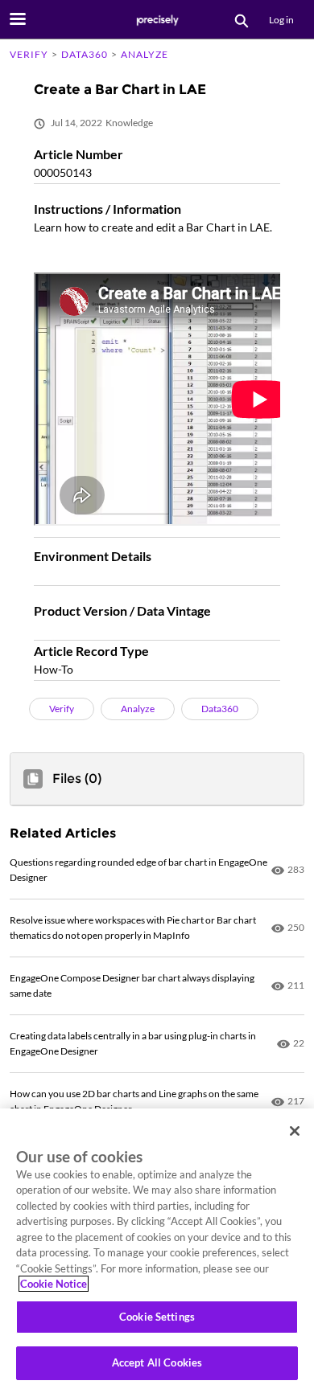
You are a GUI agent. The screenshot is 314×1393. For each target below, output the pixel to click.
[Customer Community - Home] (157, 20)
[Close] (294, 1131)
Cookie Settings (157, 1316)
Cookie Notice (53, 1283)
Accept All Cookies (157, 1362)
